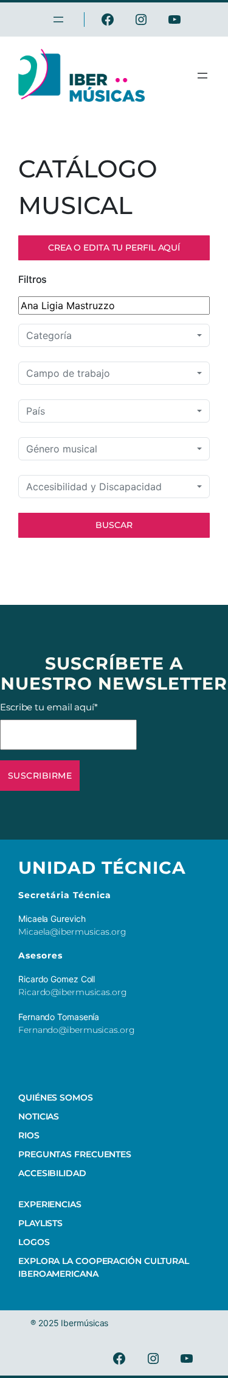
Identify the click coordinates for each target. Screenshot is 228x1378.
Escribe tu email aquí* (49, 707)
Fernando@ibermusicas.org (76, 1029)
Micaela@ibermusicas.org (72, 931)
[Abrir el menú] (202, 75)
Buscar (114, 524)
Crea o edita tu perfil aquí (114, 247)
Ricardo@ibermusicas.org (72, 992)
